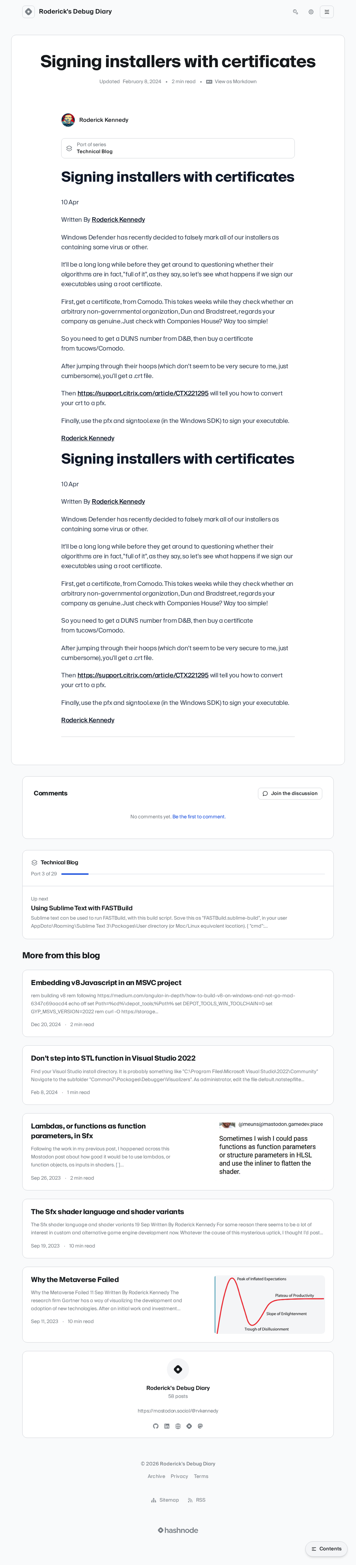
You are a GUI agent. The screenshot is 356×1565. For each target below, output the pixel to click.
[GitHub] (155, 1426)
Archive (156, 1476)
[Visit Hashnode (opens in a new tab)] (178, 1530)
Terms (201, 1476)
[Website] (178, 1426)
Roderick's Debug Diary (75, 12)
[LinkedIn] (166, 1426)
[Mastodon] (200, 1426)
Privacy (179, 1476)
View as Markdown (236, 81)
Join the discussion (294, 793)
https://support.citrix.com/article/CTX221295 (143, 393)
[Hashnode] (189, 1426)
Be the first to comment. (199, 817)
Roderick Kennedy (103, 120)
